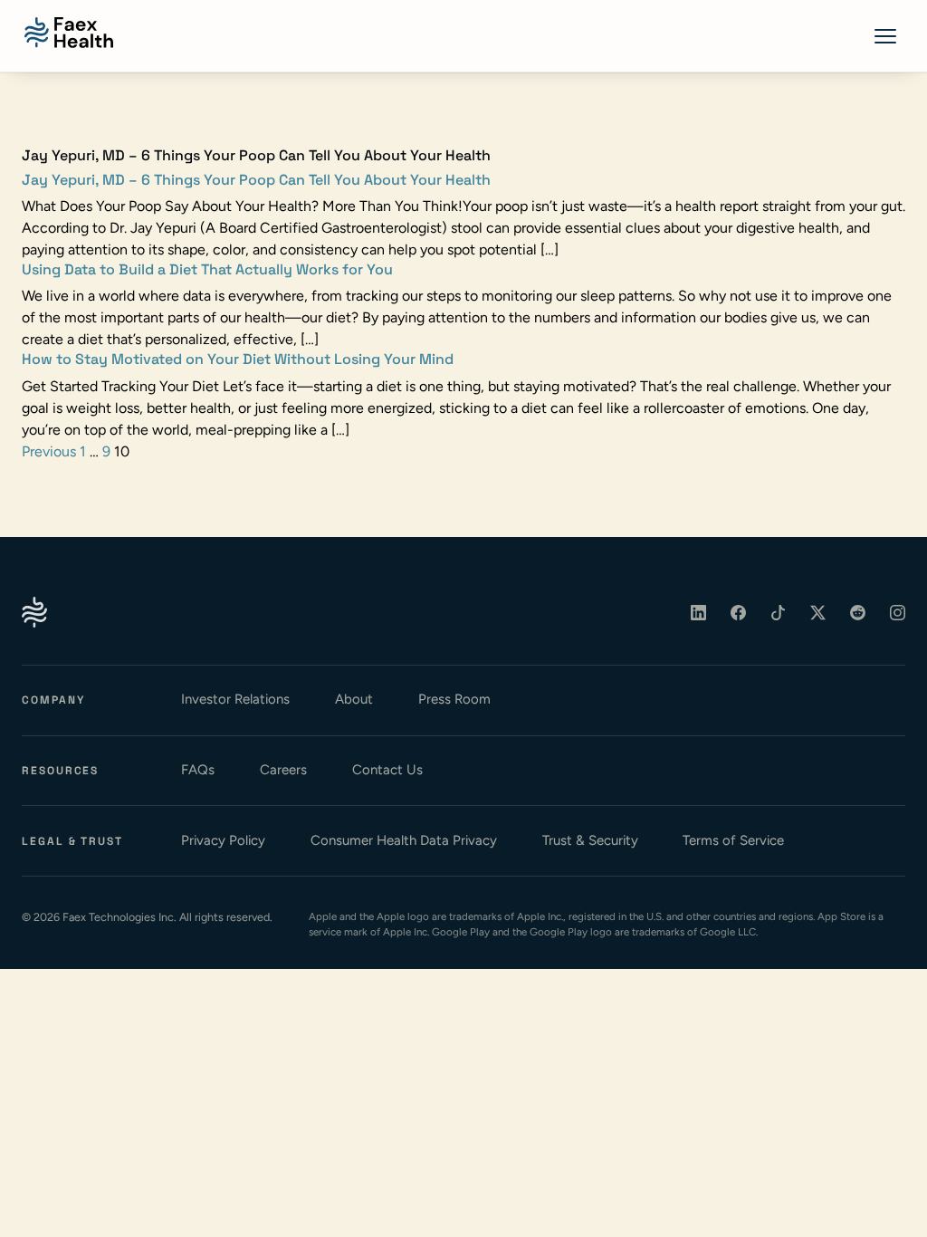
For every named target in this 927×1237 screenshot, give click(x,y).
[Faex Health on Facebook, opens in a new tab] (739, 612)
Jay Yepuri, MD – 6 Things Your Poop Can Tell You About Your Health (256, 179)
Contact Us (387, 770)
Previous (49, 451)
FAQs (198, 770)
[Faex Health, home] (69, 32)
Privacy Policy (223, 840)
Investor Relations (235, 699)
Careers (283, 770)
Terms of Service (733, 840)
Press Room (454, 699)
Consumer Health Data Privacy (404, 840)
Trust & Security (590, 840)
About (354, 699)
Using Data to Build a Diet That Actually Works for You (207, 269)
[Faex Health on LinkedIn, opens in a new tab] (699, 612)
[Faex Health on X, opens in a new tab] (818, 612)
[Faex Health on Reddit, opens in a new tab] (858, 612)
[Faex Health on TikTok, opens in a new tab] (778, 612)
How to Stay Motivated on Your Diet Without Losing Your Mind (238, 359)
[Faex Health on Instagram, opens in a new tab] (898, 612)
